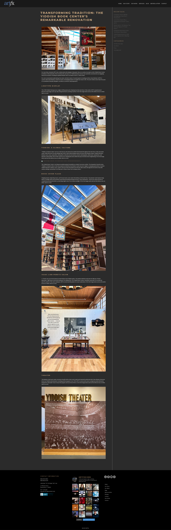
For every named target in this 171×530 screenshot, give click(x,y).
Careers (107, 500)
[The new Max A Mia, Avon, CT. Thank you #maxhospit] (89, 514)
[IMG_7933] (61, 161)
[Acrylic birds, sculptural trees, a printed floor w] (96, 494)
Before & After (155, 3)
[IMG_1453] (74, 459)
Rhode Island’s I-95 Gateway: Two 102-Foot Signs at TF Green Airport (122, 27)
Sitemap (107, 494)
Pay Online (107, 498)
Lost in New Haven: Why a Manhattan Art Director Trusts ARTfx (121, 21)
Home (120, 3)
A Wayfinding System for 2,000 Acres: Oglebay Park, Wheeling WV (121, 36)
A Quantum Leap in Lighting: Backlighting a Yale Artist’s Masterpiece (121, 16)
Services (141, 3)
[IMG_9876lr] (74, 371)
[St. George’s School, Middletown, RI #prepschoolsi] (75, 514)
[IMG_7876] (74, 143)
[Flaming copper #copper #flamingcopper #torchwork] (82, 507)
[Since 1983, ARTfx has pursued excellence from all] (75, 501)
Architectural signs (118, 43)
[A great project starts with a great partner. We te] (96, 507)
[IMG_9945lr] (74, 270)
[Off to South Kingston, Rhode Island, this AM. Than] (89, 501)
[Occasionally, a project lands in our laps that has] (82, 487)
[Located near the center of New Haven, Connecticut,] (75, 494)
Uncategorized (117, 50)
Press (115, 48)
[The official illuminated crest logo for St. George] (75, 487)
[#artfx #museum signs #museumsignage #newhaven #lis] (96, 501)
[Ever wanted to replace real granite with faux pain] (89, 487)
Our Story (126, 3)
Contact (164, 3)
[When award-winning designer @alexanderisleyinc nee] (96, 514)
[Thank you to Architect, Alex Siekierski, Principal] (89, 494)
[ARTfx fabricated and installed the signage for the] (82, 494)
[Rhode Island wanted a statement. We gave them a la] (82, 514)
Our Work (134, 3)
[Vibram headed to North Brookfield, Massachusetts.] (89, 507)
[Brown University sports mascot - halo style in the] (82, 501)
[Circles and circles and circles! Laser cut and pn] (75, 507)
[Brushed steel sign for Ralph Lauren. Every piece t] (96, 487)
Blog (147, 3)
